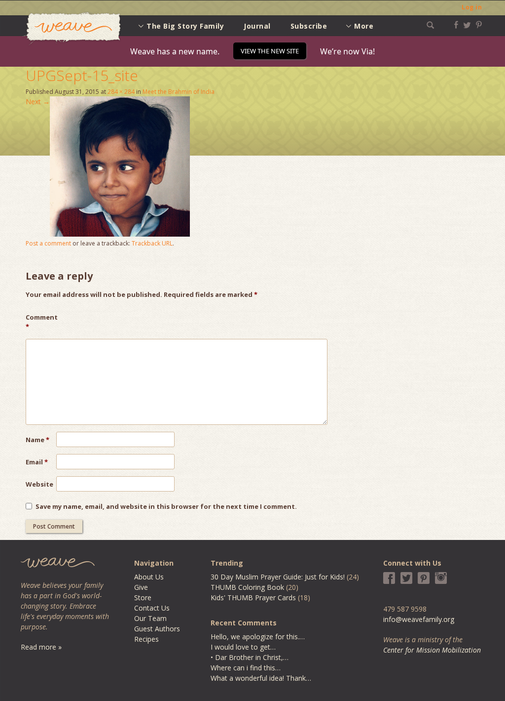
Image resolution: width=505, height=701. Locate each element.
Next (38, 101)
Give (141, 587)
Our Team (150, 618)
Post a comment (48, 243)
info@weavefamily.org (418, 619)
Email (37, 461)
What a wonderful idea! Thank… (261, 678)
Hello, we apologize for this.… (258, 636)
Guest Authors (157, 628)
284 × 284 (121, 91)
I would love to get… (243, 647)
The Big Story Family (185, 26)
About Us (149, 576)
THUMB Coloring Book (247, 587)
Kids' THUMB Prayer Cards (253, 597)
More (363, 26)
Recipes (146, 639)
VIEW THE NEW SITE (270, 50)
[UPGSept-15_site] (120, 234)
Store (142, 597)
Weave (71, 29)
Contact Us (152, 608)
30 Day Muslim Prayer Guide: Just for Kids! (278, 576)
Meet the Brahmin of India (179, 91)
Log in (472, 7)
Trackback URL (152, 243)
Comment (41, 322)
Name (37, 439)
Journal (257, 26)
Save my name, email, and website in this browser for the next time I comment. (166, 506)
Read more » (41, 647)
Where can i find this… (246, 667)
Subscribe (308, 26)
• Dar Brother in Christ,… (250, 657)
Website (39, 484)
